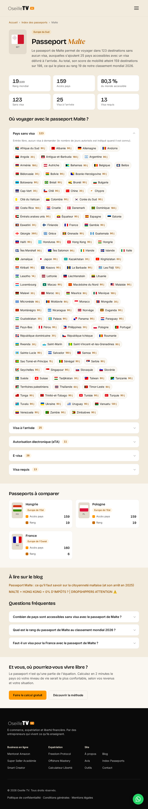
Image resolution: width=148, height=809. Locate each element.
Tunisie (91, 395)
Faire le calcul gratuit (27, 695)
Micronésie (30, 301)
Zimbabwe (86, 412)
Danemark (78, 207)
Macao (55, 284)
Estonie (116, 216)
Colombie (59, 199)
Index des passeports (34, 22)
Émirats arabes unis (35, 216)
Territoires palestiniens (34, 386)
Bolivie (57, 173)
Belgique (104, 165)
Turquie (117, 395)
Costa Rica (30, 207)
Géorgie (28, 233)
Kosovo (53, 267)
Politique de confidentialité (24, 797)
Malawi (27, 293)
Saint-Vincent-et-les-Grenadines (96, 344)
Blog (105, 753)
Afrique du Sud (32, 148)
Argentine (98, 156)
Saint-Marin (54, 344)
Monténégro (30, 310)
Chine (77, 190)
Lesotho (27, 276)
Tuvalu (27, 403)
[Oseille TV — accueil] (21, 8)
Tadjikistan (68, 378)
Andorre (112, 148)
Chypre (99, 190)
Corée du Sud (91, 199)
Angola (27, 156)
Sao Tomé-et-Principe (36, 361)
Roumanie (110, 335)
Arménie (28, 165)
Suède (24, 378)
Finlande (52, 225)
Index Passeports (113, 760)
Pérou (50, 327)
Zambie (57, 412)
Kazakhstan (79, 259)
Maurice (79, 293)
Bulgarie (103, 182)
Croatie (56, 207)
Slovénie (109, 369)
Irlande (90, 250)
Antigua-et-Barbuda (62, 156)
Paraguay (114, 318)
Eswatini (28, 225)
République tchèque (80, 335)
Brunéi (80, 182)
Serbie (98, 361)
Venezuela (29, 412)
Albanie (63, 148)
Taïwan (97, 378)
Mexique (107, 293)
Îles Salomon (63, 250)
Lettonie (52, 276)
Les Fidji (111, 267)
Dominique (106, 207)
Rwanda (28, 344)
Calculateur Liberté (60, 767)
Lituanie (101, 276)
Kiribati (27, 267)
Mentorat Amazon (18, 753)
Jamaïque (26, 259)
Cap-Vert (28, 190)
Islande (110, 250)
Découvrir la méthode (68, 695)
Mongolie (109, 301)
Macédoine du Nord (88, 284)
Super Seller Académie (21, 760)
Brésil (56, 182)
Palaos (60, 318)
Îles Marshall (30, 250)
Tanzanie (123, 378)
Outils (88, 767)
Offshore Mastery (59, 760)
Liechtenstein (76, 276)
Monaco (84, 301)
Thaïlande (69, 386)
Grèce (52, 233)
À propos (90, 753)
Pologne (103, 327)
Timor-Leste (99, 386)
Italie (129, 250)
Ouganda (113, 310)
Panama (86, 318)
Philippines (77, 327)
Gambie (97, 225)
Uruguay (80, 403)
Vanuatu (108, 403)
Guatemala (104, 233)
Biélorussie (29, 173)
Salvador (62, 352)
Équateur (70, 216)
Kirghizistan (111, 259)
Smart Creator (16, 767)
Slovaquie (87, 369)
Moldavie (59, 301)
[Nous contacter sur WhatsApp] (138, 799)
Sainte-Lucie (31, 352)
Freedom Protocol (59, 753)
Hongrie (108, 242)
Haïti (26, 242)
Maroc (53, 293)
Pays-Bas (26, 327)
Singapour (60, 369)
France (73, 225)
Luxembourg (28, 284)
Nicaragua (62, 310)
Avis (87, 760)
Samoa (89, 352)
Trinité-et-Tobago (59, 395)
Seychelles (29, 369)
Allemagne (89, 148)
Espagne (95, 216)
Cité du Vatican (30, 199)
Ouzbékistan (31, 318)
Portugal (125, 327)
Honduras (52, 242)
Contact (107, 767)
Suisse (44, 378)
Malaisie (123, 284)
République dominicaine (38, 335)
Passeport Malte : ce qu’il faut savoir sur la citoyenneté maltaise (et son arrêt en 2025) (71, 585)
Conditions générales (56, 797)
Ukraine (53, 403)
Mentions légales (82, 797)
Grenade (75, 233)
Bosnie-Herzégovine (91, 173)
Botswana (29, 182)
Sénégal (72, 361)
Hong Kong (82, 242)
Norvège (88, 310)
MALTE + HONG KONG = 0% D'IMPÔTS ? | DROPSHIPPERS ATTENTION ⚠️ (63, 592)
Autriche (54, 165)
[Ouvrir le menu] (136, 8)
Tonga (27, 395)
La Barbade (82, 267)
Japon (50, 259)
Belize (125, 165)
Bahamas (79, 165)
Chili (54, 190)
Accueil (13, 22)
